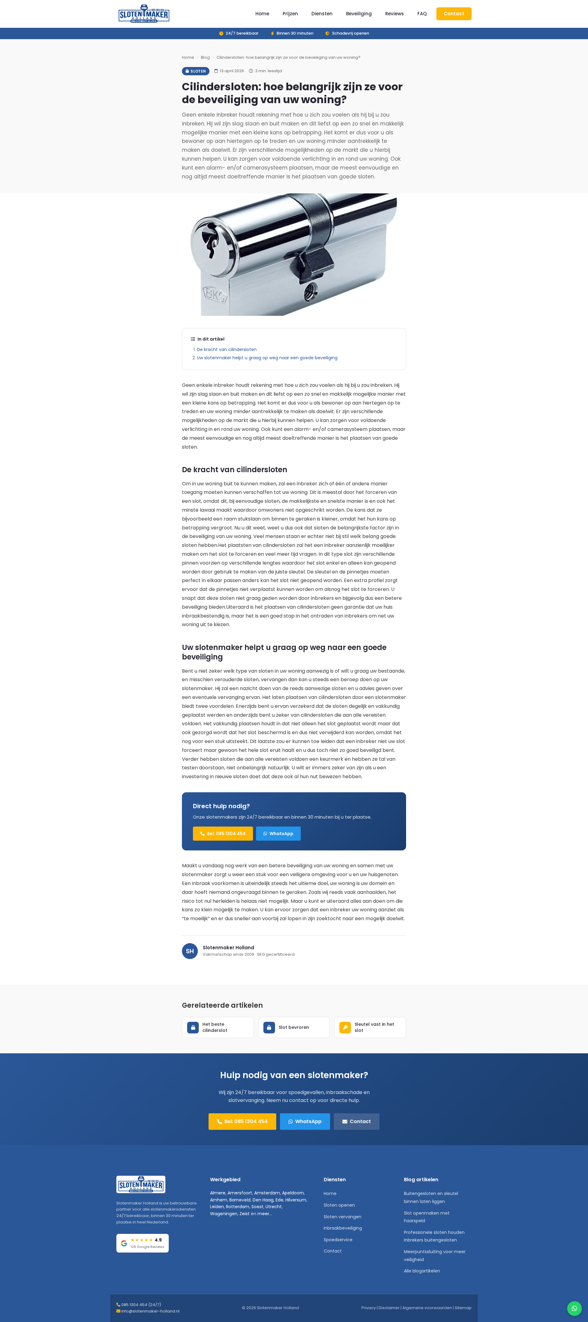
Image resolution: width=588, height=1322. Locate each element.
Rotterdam (237, 1207)
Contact (454, 13)
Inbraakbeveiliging (343, 1228)
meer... (265, 1214)
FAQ (422, 13)
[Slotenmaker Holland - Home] (144, 14)
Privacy (368, 1308)
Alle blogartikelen (422, 1271)
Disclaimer (389, 1308)
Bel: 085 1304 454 (226, 834)
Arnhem (218, 1200)
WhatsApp (281, 834)
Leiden (217, 1207)
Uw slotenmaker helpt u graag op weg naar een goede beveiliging (267, 358)
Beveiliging (359, 13)
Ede (279, 1200)
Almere (217, 1193)
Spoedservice (338, 1240)
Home (262, 13)
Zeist (244, 1214)
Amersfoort (240, 1193)
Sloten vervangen (342, 1217)
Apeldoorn (293, 1193)
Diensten (322, 13)
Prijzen (290, 13)
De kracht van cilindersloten (227, 349)
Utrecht (274, 1207)
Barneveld (240, 1200)
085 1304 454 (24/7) (141, 1305)
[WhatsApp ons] (574, 1308)
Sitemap (463, 1308)
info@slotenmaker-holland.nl (150, 1311)
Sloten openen (339, 1205)
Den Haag (263, 1200)
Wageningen (223, 1214)
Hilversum (295, 1200)
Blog (205, 57)
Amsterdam (267, 1193)
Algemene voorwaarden (427, 1308)
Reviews (394, 13)
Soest (257, 1207)
